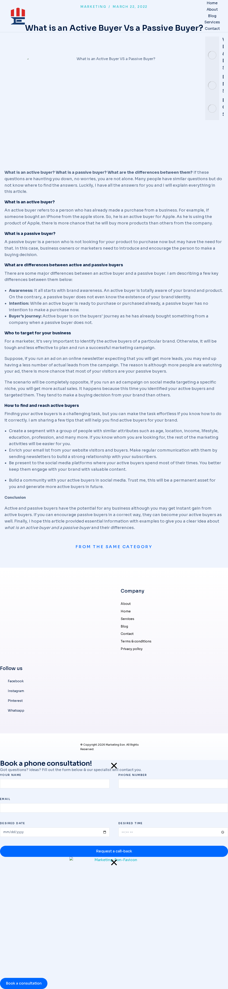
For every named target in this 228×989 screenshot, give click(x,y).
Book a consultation (24, 983)
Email (5, 799)
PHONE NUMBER (132, 775)
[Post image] (212, 55)
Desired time (130, 823)
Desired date (12, 823)
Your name (11, 775)
